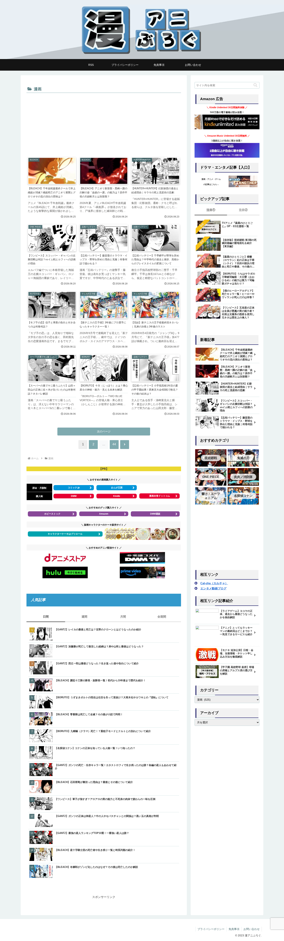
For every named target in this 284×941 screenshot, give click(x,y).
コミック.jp (74, 487)
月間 (123, 616)
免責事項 (234, 929)
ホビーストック (52, 513)
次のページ (104, 431)
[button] (255, 85)
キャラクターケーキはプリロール (65, 534)
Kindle (116, 496)
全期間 (161, 616)
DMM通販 (155, 513)
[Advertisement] (103, 123)
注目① (211, 209)
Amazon (103, 513)
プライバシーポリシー (210, 929)
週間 (84, 616)
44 (114, 444)
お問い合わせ (251, 929)
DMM (74, 496)
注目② (243, 209)
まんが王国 (116, 487)
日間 (46, 616)
